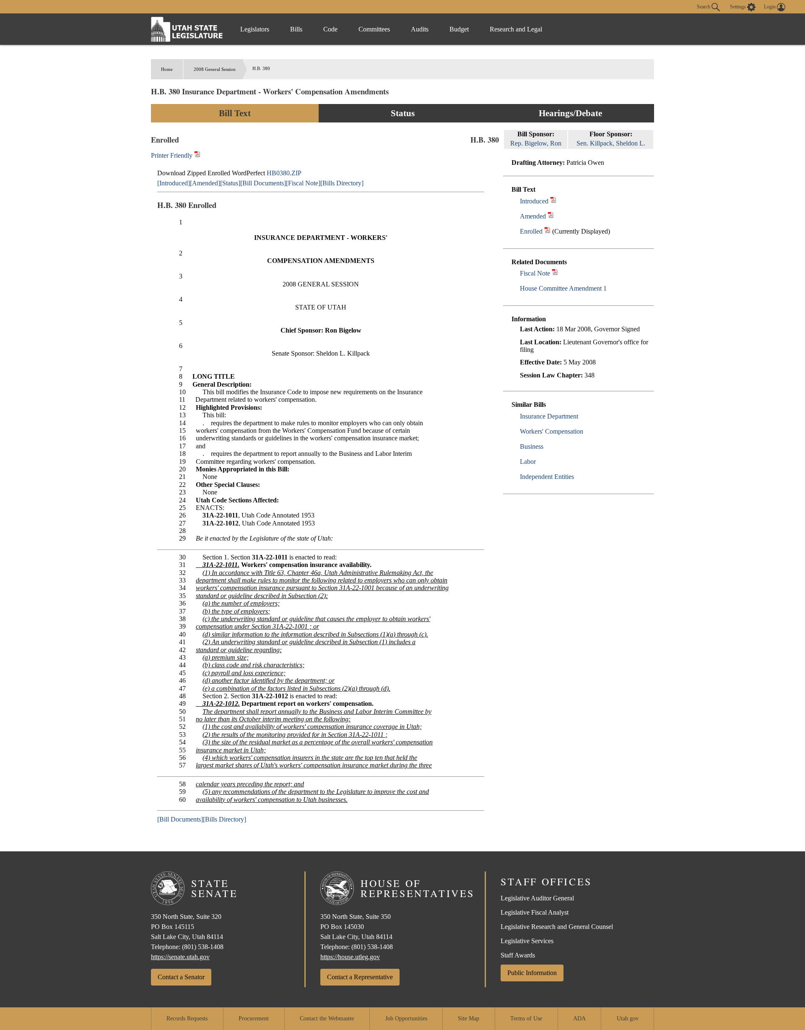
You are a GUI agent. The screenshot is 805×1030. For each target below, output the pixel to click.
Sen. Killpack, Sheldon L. (610, 143)
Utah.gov (628, 1018)
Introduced (534, 201)
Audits (419, 29)
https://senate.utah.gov (180, 956)
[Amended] (205, 183)
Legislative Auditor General (537, 898)
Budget (459, 29)
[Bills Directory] (342, 183)
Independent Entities (547, 476)
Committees (374, 29)
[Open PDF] (553, 201)
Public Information (532, 972)
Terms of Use (526, 1018)
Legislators (254, 29)
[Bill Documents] (263, 183)
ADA (579, 1018)
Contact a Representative (360, 977)
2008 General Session (215, 69)
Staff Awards (518, 955)
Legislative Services (527, 940)
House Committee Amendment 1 (563, 288)
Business (531, 446)
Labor (528, 461)
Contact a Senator (181, 977)
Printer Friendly (172, 155)
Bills (296, 29)
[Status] (230, 183)
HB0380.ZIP (284, 173)
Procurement (254, 1018)
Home (167, 69)
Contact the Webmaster (327, 1018)
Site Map (468, 1018)
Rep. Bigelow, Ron (535, 143)
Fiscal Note (535, 273)
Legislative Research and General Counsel (557, 926)
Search (704, 6)
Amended (533, 216)
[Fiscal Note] (303, 183)
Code (330, 29)
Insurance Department (549, 416)
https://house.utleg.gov (350, 956)
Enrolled (531, 231)
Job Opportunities (406, 1018)
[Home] (187, 29)
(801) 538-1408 (202, 946)
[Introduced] (173, 183)
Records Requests (187, 1018)
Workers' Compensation (551, 431)
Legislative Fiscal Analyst (535, 912)
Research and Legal (516, 29)
